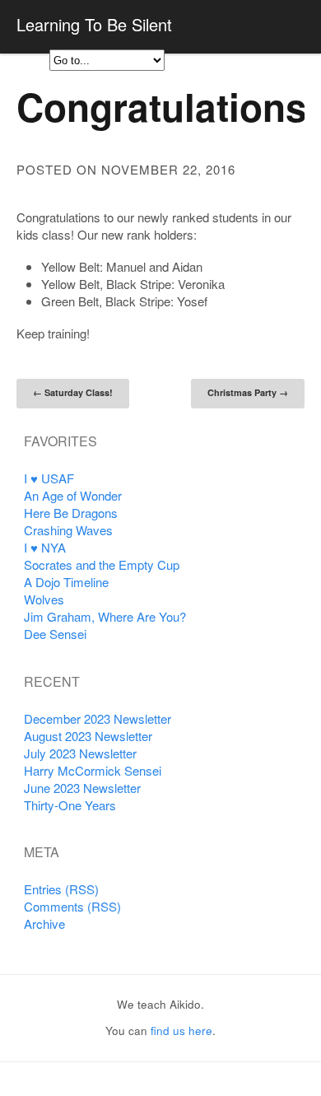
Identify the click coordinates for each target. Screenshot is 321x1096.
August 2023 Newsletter (88, 735)
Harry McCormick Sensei (92, 770)
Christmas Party (247, 392)
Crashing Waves (68, 530)
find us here (181, 1030)
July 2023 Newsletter (80, 753)
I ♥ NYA (45, 547)
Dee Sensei (55, 633)
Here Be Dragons (71, 512)
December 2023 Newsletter (97, 718)
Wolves (44, 599)
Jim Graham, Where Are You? (105, 616)
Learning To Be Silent (94, 24)
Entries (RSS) (61, 889)
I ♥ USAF (49, 478)
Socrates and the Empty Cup (101, 564)
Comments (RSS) (72, 906)
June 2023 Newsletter (82, 787)
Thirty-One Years (70, 805)
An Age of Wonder (73, 495)
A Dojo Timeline (66, 581)
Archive (44, 923)
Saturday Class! (73, 392)
